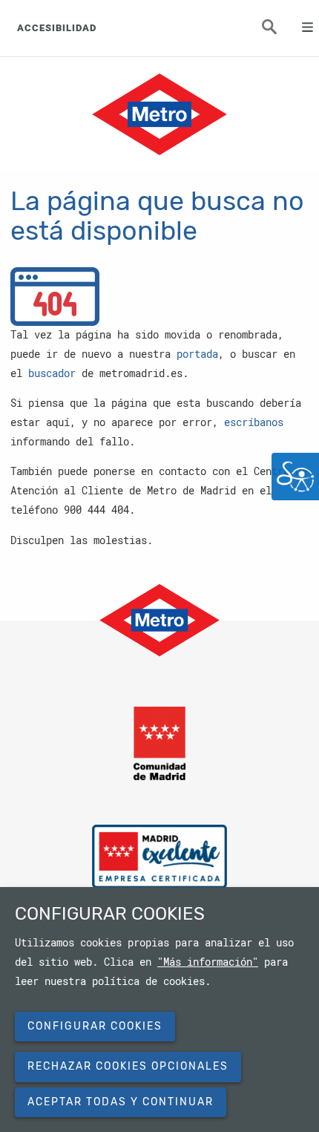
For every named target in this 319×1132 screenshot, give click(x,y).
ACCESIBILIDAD (56, 27)
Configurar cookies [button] (94, 1026)
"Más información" (207, 962)
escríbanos (253, 422)
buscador (52, 373)
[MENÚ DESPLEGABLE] (300, 28)
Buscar (278, 31)
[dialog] (159, 1009)
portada (197, 354)
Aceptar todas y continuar (120, 1102)
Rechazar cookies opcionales (127, 1066)
